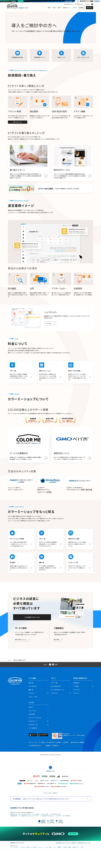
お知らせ (87, 4)
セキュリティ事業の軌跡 (66, 815)
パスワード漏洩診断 (36, 814)
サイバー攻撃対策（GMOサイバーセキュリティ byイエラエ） (28, 815)
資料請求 (81, 7)
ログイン (75, 7)
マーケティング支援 (47, 847)
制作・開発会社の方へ (79, 4)
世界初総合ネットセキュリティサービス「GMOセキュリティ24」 (20, 814)
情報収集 (59, 847)
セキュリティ (40, 847)
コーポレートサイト (47, 793)
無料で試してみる (17, 122)
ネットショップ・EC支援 (25, 847)
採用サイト (55, 793)
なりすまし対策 (58, 815)
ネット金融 (64, 847)
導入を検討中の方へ (68, 4)
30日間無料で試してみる (32, 617)
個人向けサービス (76, 847)
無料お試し (89, 7)
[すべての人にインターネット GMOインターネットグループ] (90, 1)
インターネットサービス (14, 847)
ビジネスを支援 (33, 847)
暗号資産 (69, 847)
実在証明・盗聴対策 (13, 815)
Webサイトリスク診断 (44, 814)
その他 (81, 847)
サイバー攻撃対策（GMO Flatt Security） (47, 815)
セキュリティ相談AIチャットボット (55, 814)
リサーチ (54, 847)
